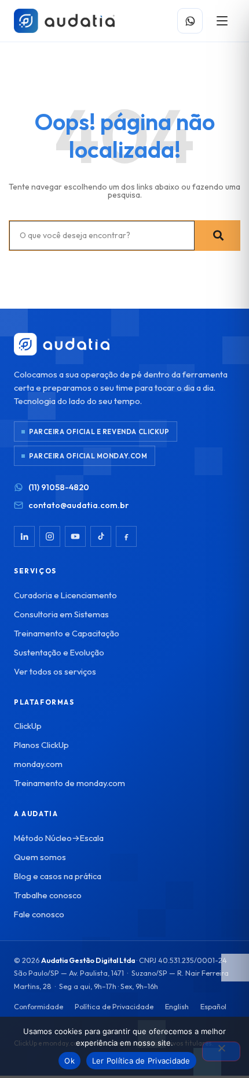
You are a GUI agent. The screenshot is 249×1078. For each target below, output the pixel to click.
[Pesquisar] (217, 235)
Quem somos (40, 856)
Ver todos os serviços (55, 671)
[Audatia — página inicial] (64, 21)
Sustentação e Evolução (59, 652)
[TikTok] (100, 536)
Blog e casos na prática (57, 875)
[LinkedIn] (24, 536)
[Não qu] (221, 1051)
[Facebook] (126, 536)
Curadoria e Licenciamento (65, 595)
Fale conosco (39, 914)
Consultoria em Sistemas (61, 614)
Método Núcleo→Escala (59, 837)
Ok (69, 1060)
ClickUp (28, 725)
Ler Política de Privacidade (141, 1060)
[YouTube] (75, 536)
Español (213, 1006)
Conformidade (38, 1006)
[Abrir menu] (221, 21)
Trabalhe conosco (48, 895)
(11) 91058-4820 (58, 486)
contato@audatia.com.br (78, 504)
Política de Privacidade (114, 1006)
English (177, 1006)
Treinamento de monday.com (69, 782)
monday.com (38, 763)
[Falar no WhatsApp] (190, 21)
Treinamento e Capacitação (66, 633)
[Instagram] (49, 536)
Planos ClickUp (41, 744)
